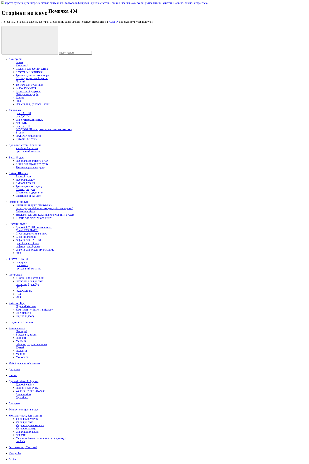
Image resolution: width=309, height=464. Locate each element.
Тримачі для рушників (29, 84)
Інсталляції (15, 274)
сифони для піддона (28, 246)
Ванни (13, 375)
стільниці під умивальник (31, 344)
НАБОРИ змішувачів (28, 135)
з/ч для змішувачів (27, 418)
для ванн (21, 434)
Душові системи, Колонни (25, 145)
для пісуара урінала (27, 243)
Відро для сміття (26, 87)
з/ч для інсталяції (26, 428)
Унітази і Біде (17, 303)
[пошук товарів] (29, 40)
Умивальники (17, 328)
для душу (21, 262)
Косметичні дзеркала (28, 91)
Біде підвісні (23, 312)
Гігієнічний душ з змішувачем (34, 204)
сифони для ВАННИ (28, 239)
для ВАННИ (23, 113)
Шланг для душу (26, 189)
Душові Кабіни (25, 384)
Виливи (20, 132)
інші (18, 252)
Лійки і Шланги (18, 173)
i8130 (19, 297)
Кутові (20, 347)
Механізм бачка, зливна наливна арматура (41, 438)
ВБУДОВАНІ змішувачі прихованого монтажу (44, 129)
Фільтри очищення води (23, 409)
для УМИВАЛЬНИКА (29, 119)
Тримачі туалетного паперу (32, 75)
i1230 (19, 293)
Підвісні (21, 337)
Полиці (20, 81)
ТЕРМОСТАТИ (18, 258)
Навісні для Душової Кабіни (33, 103)
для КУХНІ (23, 126)
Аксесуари (15, 58)
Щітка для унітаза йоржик (32, 78)
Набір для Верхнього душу (32, 160)
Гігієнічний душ (18, 201)
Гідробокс (22, 397)
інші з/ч (20, 441)
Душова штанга (25, 182)
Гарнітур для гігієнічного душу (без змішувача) (44, 208)
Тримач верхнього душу (30, 167)
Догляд (20, 97)
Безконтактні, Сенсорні (23, 447)
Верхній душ (16, 157)
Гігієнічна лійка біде (28, 195)
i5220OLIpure (24, 290)
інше (18, 100)
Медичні (21, 353)
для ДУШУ (22, 116)
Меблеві (21, 340)
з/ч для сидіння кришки (30, 425)
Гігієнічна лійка (25, 211)
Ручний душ (23, 176)
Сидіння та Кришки (21, 322)
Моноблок (22, 357)
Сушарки (14, 403)
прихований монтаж (28, 151)
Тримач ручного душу (29, 186)
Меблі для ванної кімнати (24, 363)
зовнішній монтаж (27, 148)
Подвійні (21, 350)
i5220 (19, 287)
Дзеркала (14, 369)
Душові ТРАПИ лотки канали (34, 227)
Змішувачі (15, 110)
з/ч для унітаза (24, 421)
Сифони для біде (26, 236)
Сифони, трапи (18, 223)
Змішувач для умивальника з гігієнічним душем (45, 214)
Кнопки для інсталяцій (30, 277)
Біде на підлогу (25, 315)
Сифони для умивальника (31, 233)
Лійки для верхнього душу (32, 163)
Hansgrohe (15, 453)
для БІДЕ (21, 122)
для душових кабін (27, 431)
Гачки (19, 62)
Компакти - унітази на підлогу (34, 309)
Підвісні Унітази (26, 306)
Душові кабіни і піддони (23, 381)
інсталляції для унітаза (29, 281)
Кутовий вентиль (26, 138)
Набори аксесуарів (27, 94)
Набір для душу (25, 179)
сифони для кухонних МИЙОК (35, 249)
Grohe (12, 459)
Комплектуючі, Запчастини (25, 415)
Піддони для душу (27, 387)
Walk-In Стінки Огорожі (30, 390)
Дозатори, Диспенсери (29, 71)
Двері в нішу (23, 394)
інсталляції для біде (27, 284)
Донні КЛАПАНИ (27, 230)
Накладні (21, 331)
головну (114, 21)
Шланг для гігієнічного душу (34, 217)
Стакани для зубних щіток (32, 68)
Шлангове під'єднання (29, 192)
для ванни (22, 265)
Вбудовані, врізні (26, 334)
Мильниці (22, 65)
